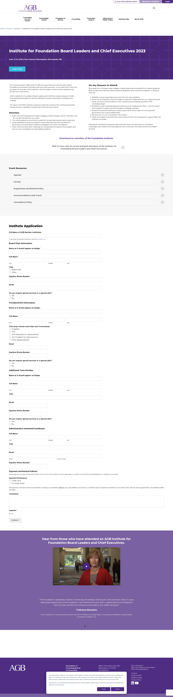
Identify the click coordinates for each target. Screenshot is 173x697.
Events (9, 29)
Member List (41, 239)
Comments (14, 494)
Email (12, 285)
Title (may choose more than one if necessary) (29, 326)
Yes (13, 296)
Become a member (150, 2)
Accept (104, 689)
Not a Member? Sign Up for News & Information (143, 666)
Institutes (16, 29)
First (10, 263)
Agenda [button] (17, 175)
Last (68, 263)
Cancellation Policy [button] (23, 202)
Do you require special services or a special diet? (31, 293)
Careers (134, 673)
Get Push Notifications (139, 669)
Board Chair (16, 270)
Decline (117, 689)
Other (14, 272)
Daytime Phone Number (20, 276)
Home (2, 29)
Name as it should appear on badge (25, 248)
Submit (15, 520)
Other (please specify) (20, 340)
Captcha (13, 510)
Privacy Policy (136, 680)
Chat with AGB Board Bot (127, 1)
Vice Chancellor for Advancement (25, 334)
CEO (13, 332)
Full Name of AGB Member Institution (25, 232)
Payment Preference (18, 478)
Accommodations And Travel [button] (28, 195)
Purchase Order (18, 483)
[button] (17, 69)
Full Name (14, 257)
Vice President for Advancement (25, 337)
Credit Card (16, 481)
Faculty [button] (17, 182)
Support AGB (136, 675)
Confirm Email (61, 459)
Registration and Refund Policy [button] (28, 189)
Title (11, 267)
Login (167, 2)
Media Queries (136, 678)
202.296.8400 (103, 670)
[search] (154, 8)
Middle (50, 263)
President (16, 329)
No (13, 298)
